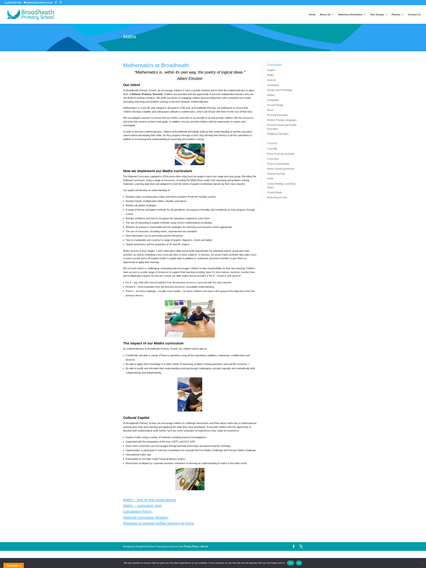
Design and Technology (279, 90)
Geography (273, 100)
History (271, 95)
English (271, 70)
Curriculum (273, 158)
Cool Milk (272, 148)
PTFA (270, 178)
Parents (396, 14)
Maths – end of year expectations (149, 500)
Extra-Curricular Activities (281, 153)
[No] (422, 563)
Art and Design (275, 105)
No (299, 563)
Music (270, 110)
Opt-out (204, 546)
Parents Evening (276, 173)
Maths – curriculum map (142, 505)
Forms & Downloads (278, 163)
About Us (325, 14)
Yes (291, 563)
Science (271, 80)
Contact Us (414, 14)
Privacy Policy (191, 546)
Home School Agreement (280, 168)
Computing (273, 85)
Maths (270, 75)
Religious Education (278, 133)
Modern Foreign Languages (282, 120)
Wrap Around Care (277, 197)
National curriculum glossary (145, 517)
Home (312, 14)
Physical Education (277, 115)
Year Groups (377, 14)
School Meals (274, 192)
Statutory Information (350, 14)
